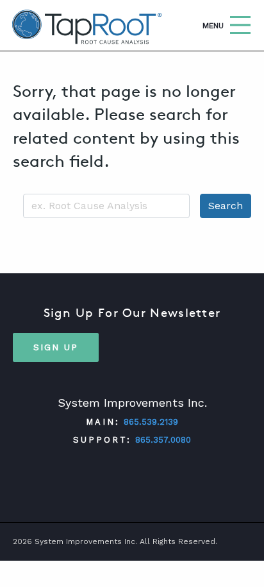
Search (225, 206)
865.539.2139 (151, 422)
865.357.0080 (163, 440)
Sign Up (55, 347)
